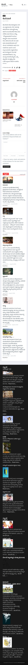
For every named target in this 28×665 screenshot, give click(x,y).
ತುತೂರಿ (10, 70)
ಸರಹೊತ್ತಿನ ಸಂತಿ (7, 369)
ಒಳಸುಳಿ (5, 520)
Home (4, 13)
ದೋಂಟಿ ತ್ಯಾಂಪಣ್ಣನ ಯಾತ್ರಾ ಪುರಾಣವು (14, 557)
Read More (5, 205)
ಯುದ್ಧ (4, 305)
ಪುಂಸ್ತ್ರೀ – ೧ (6, 636)
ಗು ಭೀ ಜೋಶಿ (14, 99)
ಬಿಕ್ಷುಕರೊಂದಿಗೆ (6, 492)
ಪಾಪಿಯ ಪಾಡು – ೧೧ (18, 125)
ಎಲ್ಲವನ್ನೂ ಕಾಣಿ (22, 174)
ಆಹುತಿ (4, 414)
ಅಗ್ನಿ (4, 216)
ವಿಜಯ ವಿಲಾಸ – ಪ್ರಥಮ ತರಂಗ (11, 584)
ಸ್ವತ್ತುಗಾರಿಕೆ (5, 276)
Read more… (12, 384)
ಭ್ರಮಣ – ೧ (6, 613)
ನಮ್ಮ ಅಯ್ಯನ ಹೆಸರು (7, 245)
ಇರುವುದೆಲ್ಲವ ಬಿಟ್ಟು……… (8, 337)
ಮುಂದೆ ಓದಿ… (7, 535)
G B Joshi (14, 70)
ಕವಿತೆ (9, 13)
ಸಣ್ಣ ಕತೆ (5, 367)
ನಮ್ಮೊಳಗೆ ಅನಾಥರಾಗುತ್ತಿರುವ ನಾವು (11, 465)
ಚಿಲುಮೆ (3, 4)
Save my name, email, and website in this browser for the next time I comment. (14, 161)
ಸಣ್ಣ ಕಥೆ (5, 174)
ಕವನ (7, 13)
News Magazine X (21, 662)
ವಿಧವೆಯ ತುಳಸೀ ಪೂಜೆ (7, 120)
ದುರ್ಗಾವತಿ (5, 185)
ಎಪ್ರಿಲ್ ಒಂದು (6, 538)
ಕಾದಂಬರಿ (5, 582)
